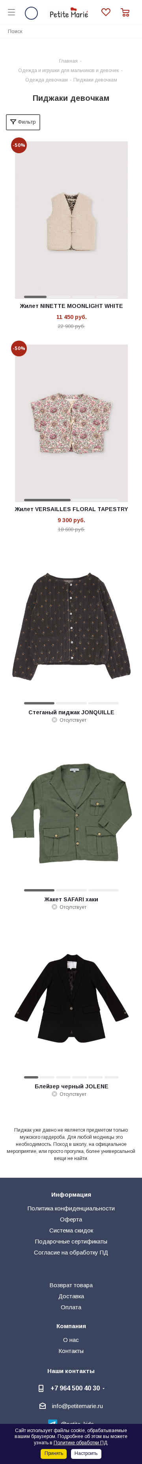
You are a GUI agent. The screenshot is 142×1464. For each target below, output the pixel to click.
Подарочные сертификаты (71, 1241)
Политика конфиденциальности (71, 1208)
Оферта (71, 1219)
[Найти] (132, 31)
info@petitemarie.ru (77, 1406)
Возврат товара (71, 1285)
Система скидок (71, 1230)
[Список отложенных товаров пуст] (111, 12)
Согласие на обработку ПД (71, 1252)
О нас (71, 1339)
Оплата (71, 1307)
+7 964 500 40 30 (75, 1388)
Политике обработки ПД (80, 1442)
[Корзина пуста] (127, 12)
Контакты (71, 1350)
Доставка (71, 1296)
